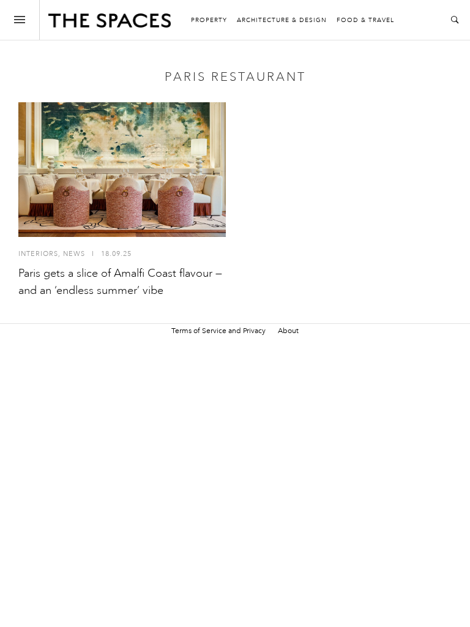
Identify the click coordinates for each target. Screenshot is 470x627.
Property (209, 20)
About (288, 330)
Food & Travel (365, 20)
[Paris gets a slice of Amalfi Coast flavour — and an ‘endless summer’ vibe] (122, 169)
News (74, 254)
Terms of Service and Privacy (218, 330)
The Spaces (109, 23)
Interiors (38, 254)
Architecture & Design (282, 20)
